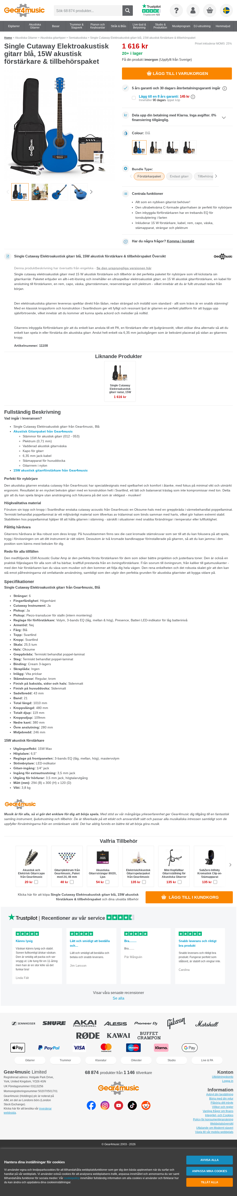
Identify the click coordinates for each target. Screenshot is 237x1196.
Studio (172, 1060)
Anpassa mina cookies (209, 1171)
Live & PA (207, 1060)
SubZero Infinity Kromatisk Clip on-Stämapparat (209, 873)
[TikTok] (132, 1109)
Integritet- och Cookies (219, 1115)
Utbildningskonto (222, 1076)
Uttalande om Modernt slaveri (214, 1127)
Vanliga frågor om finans (218, 1111)
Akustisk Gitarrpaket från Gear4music (43, 431)
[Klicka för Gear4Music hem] (24, 10)
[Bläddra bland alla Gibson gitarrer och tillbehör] (179, 1023)
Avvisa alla (209, 1160)
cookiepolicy (72, 1178)
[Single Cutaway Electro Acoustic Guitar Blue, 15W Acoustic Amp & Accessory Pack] (39, 191)
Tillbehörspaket (209, 176)
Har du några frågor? (163, 241)
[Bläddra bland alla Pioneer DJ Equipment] (149, 1023)
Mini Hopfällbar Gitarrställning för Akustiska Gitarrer (174, 873)
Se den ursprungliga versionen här (124, 268)
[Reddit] (145, 1109)
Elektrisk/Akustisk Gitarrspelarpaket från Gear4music (138, 873)
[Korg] (209, 10)
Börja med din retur (221, 1098)
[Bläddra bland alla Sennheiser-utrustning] (27, 1023)
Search (127, 10)
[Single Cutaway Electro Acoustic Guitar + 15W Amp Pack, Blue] (59, 125)
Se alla (118, 998)
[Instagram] (104, 1109)
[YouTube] (118, 1109)
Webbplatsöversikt (221, 1123)
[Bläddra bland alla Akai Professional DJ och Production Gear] (88, 1023)
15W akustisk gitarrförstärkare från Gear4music (50, 470)
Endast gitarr (179, 176)
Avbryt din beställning (219, 1094)
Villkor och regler (222, 1107)
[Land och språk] (226, 10)
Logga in (227, 1081)
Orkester (136, 1060)
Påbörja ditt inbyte (222, 1102)
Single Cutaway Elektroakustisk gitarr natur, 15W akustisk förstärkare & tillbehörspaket (120, 392)
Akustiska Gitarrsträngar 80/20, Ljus (102, 873)
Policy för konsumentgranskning (213, 1119)
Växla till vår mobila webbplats (214, 1132)
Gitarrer (30, 1060)
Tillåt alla (209, 1182)
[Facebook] (91, 1109)
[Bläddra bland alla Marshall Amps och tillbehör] (210, 1023)
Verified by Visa (219, 1047)
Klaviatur (100, 1060)
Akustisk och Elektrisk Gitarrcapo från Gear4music (31, 873)
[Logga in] (193, 10)
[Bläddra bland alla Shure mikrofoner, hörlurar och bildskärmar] (57, 1023)
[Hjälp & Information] (176, 10)
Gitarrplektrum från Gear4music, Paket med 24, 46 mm (67, 873)
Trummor (65, 1060)
